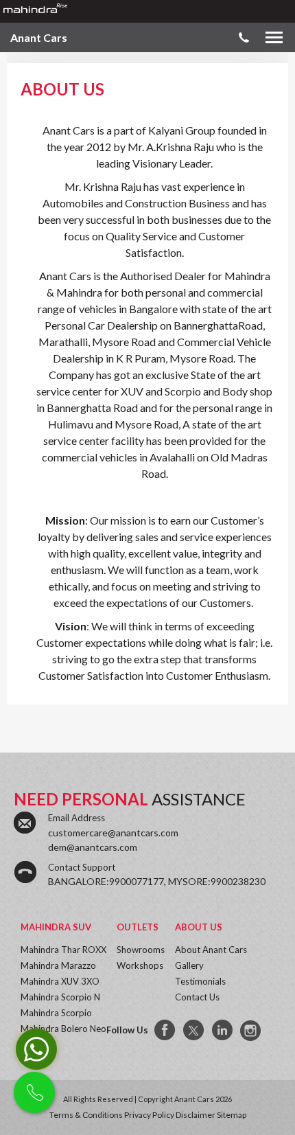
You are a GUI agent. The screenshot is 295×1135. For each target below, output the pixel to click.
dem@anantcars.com (92, 847)
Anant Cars (38, 37)
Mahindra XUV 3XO (60, 981)
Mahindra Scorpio (56, 1012)
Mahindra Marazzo (58, 965)
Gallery (189, 965)
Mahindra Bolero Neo (63, 1028)
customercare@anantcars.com (113, 832)
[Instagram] (251, 1030)
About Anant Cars (211, 949)
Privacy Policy (149, 1115)
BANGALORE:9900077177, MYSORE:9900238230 (157, 881)
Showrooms (141, 949)
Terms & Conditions (86, 1115)
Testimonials (200, 981)
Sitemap (231, 1115)
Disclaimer (195, 1115)
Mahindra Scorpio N (60, 996)
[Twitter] (194, 1030)
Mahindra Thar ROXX (63, 949)
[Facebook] (165, 1030)
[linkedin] (223, 1030)
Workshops (140, 965)
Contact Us (197, 996)
